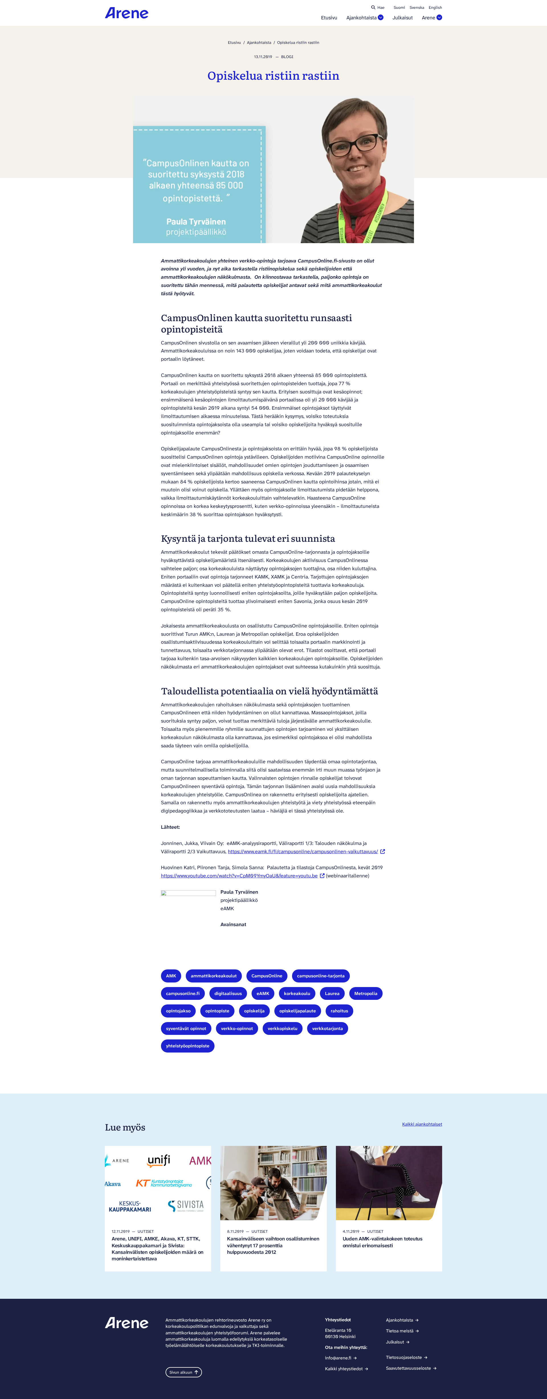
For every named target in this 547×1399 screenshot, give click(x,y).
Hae (381, 7)
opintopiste (217, 1011)
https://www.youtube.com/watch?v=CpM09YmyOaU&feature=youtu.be (242, 875)
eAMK (263, 993)
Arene (428, 18)
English (435, 7)
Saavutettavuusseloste (408, 1368)
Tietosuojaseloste (404, 1357)
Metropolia (365, 993)
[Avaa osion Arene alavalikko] (439, 17)
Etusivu (329, 18)
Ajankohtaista (361, 18)
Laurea (332, 993)
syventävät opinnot (186, 1028)
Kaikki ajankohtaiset (422, 1124)
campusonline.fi (183, 993)
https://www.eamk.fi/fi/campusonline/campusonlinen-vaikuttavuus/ (306, 851)
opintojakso (178, 1011)
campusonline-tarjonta (321, 976)
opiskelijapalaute (297, 1011)
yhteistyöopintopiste (187, 1046)
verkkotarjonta (327, 1028)
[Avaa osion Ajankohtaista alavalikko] (380, 17)
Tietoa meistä (399, 1331)
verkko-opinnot (237, 1028)
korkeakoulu (297, 993)
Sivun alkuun (181, 1372)
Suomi (399, 7)
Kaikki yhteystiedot (344, 1369)
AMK (171, 976)
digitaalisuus (228, 993)
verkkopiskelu (282, 1028)
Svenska (417, 7)
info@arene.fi (338, 1358)
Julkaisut (403, 18)
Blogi (287, 56)
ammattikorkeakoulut (214, 976)
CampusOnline (267, 976)
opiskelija (254, 1011)
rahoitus (339, 1011)
